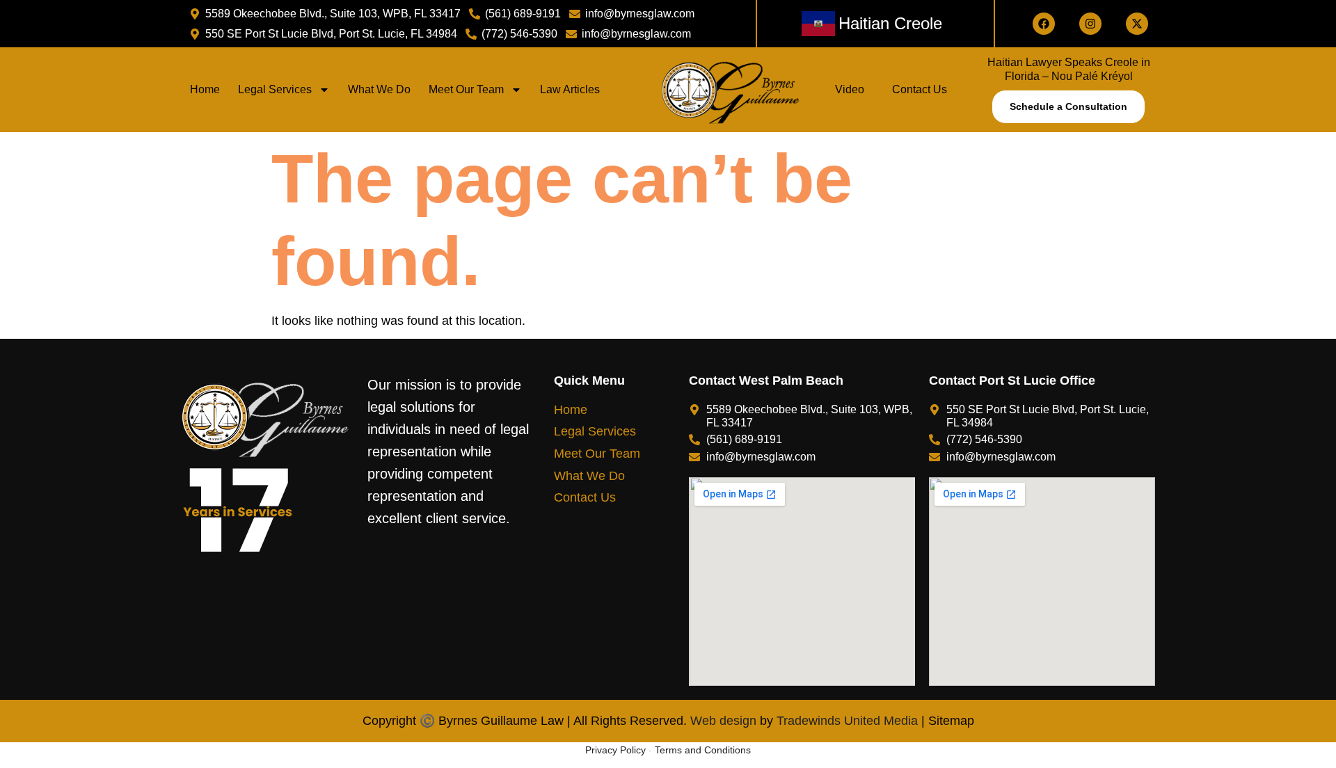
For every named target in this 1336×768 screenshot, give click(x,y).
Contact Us (919, 89)
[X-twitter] (1137, 24)
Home (205, 89)
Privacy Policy (615, 749)
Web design (721, 721)
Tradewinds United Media (847, 721)
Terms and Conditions (703, 749)
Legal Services (275, 89)
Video (849, 89)
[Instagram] (1090, 24)
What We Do (379, 89)
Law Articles (570, 89)
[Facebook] (1044, 24)
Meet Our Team (466, 89)
